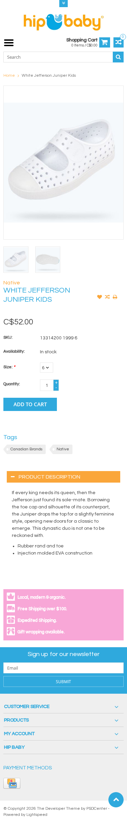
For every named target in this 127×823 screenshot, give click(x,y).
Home (9, 75)
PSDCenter (96, 808)
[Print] (115, 298)
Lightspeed (36, 814)
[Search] (118, 57)
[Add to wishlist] (100, 298)
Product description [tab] (49, 477)
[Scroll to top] (116, 799)
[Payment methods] (11, 783)
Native (11, 282)
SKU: (8, 337)
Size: (9, 367)
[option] (16, 259)
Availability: (14, 351)
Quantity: (11, 384)
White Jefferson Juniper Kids (49, 75)
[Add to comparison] (107, 298)
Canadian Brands (26, 449)
